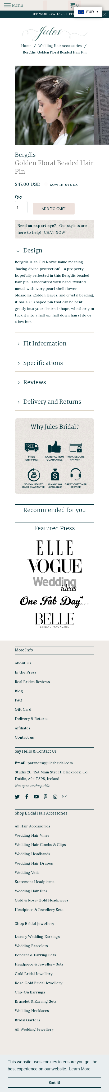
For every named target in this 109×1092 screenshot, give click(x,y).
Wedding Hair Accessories (60, 45)
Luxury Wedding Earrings (37, 936)
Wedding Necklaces (32, 1010)
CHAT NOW (54, 232)
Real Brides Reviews (32, 681)
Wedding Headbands (32, 853)
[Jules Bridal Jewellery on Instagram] (55, 797)
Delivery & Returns (31, 718)
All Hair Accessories (32, 826)
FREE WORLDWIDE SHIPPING (54, 14)
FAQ (18, 700)
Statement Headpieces (34, 881)
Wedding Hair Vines (32, 835)
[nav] (13, 5)
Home (26, 45)
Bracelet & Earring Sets (36, 1001)
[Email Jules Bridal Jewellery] (65, 797)
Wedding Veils (27, 872)
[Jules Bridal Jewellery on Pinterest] (46, 797)
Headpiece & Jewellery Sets (39, 909)
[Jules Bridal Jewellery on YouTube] (37, 797)
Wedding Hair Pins (31, 891)
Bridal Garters (27, 1020)
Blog (19, 691)
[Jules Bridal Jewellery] (55, 33)
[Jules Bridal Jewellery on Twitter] (18, 797)
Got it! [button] (54, 1082)
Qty (18, 196)
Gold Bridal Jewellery (33, 973)
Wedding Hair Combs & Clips (40, 844)
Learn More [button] (79, 1069)
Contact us (24, 737)
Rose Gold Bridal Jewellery (38, 983)
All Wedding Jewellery (34, 1029)
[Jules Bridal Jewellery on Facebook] (27, 797)
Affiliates (22, 728)
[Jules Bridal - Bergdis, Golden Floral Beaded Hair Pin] (54, 105)
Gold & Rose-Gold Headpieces (42, 900)
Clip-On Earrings (30, 992)
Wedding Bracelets (31, 945)
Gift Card (23, 709)
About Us (23, 663)
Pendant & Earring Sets (35, 955)
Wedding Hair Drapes (34, 863)
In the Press (26, 672)
